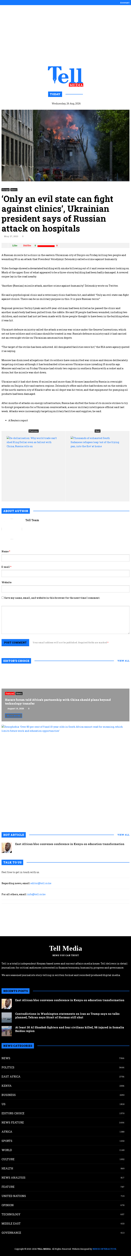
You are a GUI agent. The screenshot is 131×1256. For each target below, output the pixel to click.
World (7, 1150)
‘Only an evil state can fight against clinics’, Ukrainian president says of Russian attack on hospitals (57, 213)
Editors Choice (13, 1113)
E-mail (6, 566)
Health (7, 1168)
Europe (5, 189)
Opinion (8, 1205)
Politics (8, 1067)
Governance (11, 1232)
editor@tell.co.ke (41, 883)
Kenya (7, 1085)
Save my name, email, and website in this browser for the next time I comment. (52, 597)
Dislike (27, 245)
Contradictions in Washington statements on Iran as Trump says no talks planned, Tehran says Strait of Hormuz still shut (67, 1015)
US (3, 1104)
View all (123, 660)
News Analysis (13, 1177)
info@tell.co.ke (36, 894)
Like (14, 245)
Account (124, 2)
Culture (8, 1159)
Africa (7, 1131)
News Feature (13, 1122)
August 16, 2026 (15, 708)
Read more (13, 715)
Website (6, 582)
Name (6, 551)
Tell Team (32, 520)
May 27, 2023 (11, 236)
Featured (10, 693)
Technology (11, 1214)
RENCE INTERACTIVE (104, 1248)
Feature (8, 1186)
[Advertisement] (65, 36)
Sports (7, 1141)
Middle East (11, 1223)
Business (9, 1095)
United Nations (14, 1196)
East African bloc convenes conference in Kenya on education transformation (69, 844)
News (14, 189)
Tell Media (65, 948)
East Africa (11, 1076)
